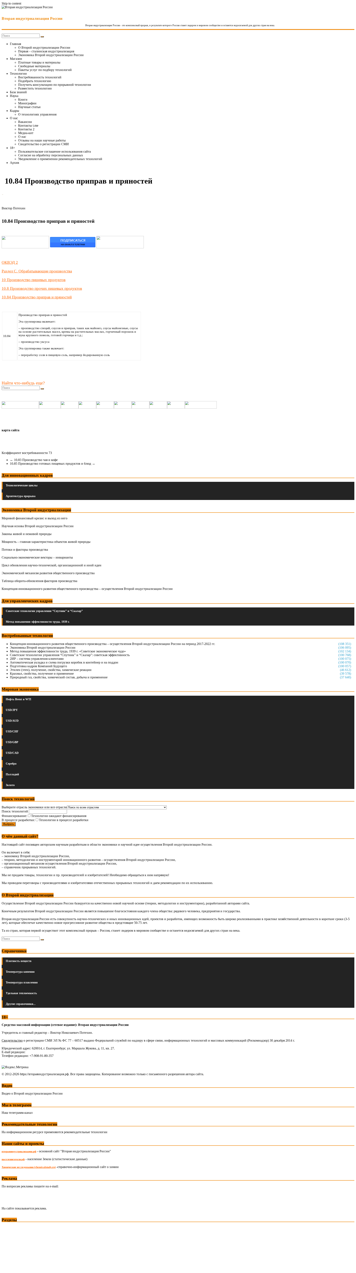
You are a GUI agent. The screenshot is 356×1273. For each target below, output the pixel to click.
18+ (12, 148)
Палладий (12, 774)
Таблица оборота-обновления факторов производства (39, 581)
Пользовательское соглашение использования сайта (54, 151)
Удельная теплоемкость (21, 993)
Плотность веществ (19, 961)
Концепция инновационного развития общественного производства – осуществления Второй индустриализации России (87, 589)
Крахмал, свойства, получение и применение (42, 673)
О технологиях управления (37, 114)
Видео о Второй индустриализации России (32, 1093)
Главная (15, 44)
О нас (14, 118)
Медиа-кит (25, 133)
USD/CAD (12, 752)
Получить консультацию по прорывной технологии (54, 84)
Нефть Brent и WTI (18, 699)
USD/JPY (12, 710)
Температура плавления (22, 982)
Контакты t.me (28, 125)
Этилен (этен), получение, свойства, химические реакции (50, 670)
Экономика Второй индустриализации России (51, 55)
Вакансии (25, 122)
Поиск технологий (15, 811)
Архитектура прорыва (20, 496)
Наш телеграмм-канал (17, 1112)
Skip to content (11, 3)
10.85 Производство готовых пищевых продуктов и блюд (52, 463)
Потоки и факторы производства (25, 549)
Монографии (27, 103)
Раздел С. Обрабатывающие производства (37, 271)
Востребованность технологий (39, 77)
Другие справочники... (21, 1003)
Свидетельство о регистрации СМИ (43, 144)
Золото (10, 785)
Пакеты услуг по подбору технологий (45, 70)
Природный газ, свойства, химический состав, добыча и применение (59, 677)
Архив (14, 162)
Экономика (10, 1227)
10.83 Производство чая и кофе (34, 460)
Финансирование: (14, 816)
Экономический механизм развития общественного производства (48, 573)
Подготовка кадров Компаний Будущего (38, 666)
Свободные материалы (34, 66)
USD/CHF (12, 731)
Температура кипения (20, 971)
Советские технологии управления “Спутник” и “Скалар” (44, 611)
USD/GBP (12, 742)
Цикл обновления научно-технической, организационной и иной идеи (51, 565)
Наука (14, 96)
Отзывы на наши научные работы (42, 140)
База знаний (18, 92)
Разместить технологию (35, 88)
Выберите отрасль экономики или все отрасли (34, 807)
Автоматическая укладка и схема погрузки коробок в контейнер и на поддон (64, 662)
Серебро (11, 763)
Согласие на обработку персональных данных (50, 155)
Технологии (18, 73)
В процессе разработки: (18, 820)
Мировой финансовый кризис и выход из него (34, 518)
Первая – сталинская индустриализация (46, 51)
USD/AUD (12, 720)
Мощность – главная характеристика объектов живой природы (46, 541)
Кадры (14, 110)
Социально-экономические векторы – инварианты (37, 557)
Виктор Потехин (13, 208)
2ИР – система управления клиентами (37, 658)
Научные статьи (29, 107)
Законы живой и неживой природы (27, 534)
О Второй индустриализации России (44, 47)
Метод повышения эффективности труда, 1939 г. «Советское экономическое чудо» (68, 651)
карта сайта (10, 430)
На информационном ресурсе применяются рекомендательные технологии (54, 1132)
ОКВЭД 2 (10, 262)
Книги (22, 99)
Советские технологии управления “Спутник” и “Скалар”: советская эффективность (70, 655)
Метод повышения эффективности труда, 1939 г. (38, 621)
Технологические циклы (21, 485)
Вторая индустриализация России (32, 18)
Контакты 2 (26, 129)
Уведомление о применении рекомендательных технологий (60, 159)
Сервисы (8, 1267)
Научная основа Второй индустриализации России (38, 526)
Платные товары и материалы (39, 62)
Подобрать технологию (34, 81)
